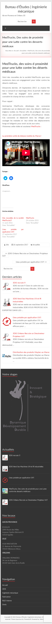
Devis (4, 605)
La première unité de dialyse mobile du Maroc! (21, 136)
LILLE (4, 539)
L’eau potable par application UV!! (31, 262)
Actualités (23, 50)
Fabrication (6, 597)
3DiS (4, 589)
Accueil (16, 50)
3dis (7, 245)
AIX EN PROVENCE (9, 522)
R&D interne (7, 601)
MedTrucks (35, 126)
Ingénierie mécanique (10, 593)
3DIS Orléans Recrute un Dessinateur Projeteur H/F (25, 255)
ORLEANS (6, 553)
